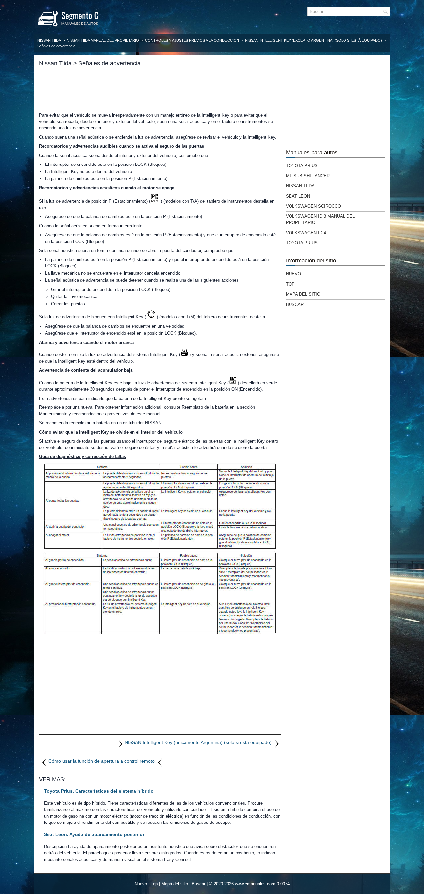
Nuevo (293, 273)
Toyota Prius (302, 165)
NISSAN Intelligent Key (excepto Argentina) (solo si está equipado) (313, 40)
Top (290, 284)
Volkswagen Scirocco (313, 206)
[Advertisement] (160, 89)
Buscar (295, 304)
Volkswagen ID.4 (306, 232)
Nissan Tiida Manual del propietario (103, 40)
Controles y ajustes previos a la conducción (192, 40)
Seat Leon (298, 196)
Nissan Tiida (49, 40)
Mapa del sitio (303, 294)
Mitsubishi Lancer (308, 175)
